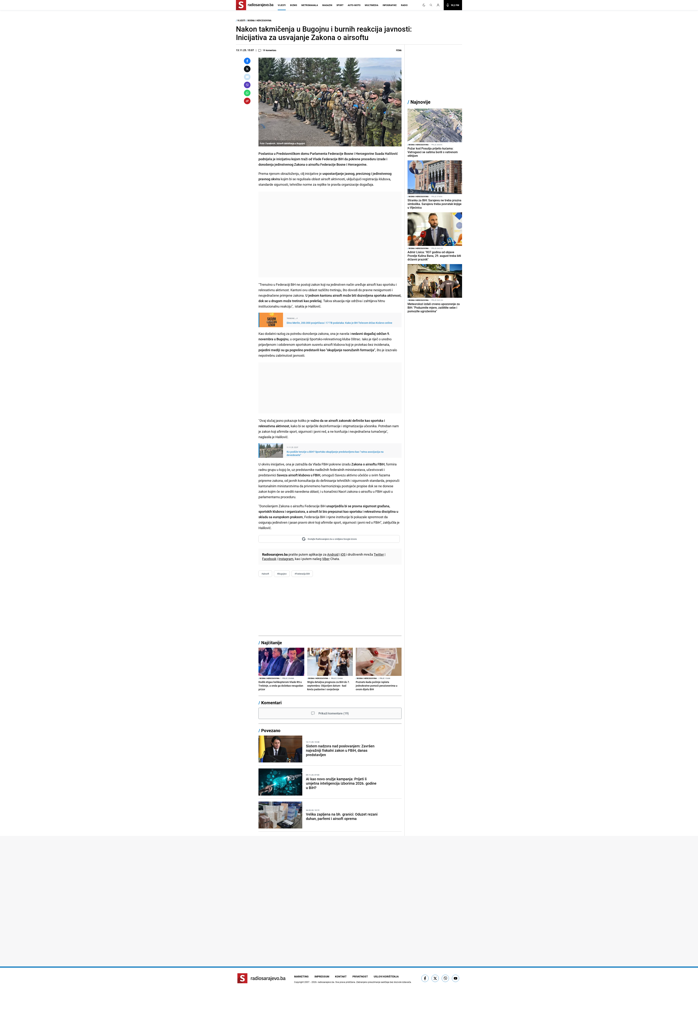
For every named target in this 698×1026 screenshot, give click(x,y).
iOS (343, 554)
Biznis (293, 5)
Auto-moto (354, 5)
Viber (326, 559)
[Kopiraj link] (247, 101)
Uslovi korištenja (386, 976)
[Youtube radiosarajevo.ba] (455, 978)
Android (332, 554)
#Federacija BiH (302, 573)
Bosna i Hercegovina (259, 20)
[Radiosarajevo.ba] (261, 978)
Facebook (269, 559)
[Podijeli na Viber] (247, 85)
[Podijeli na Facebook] (247, 61)
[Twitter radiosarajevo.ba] (435, 978)
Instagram (285, 559)
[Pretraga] (431, 5)
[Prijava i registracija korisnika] (439, 5)
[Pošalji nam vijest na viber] (445, 978)
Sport (339, 5)
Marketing (301, 976)
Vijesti (282, 5)
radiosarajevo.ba (326, 982)
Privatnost (360, 976)
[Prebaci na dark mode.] (423, 5)
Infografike (390, 5)
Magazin (327, 5)
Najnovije (420, 102)
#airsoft (265, 573)
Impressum (321, 976)
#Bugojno (282, 573)
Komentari (271, 703)
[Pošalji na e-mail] (247, 77)
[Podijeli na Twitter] (247, 69)
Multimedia (371, 5)
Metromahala (309, 5)
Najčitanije (271, 643)
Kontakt (341, 976)
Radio (404, 5)
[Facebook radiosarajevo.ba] (425, 978)
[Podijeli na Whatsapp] (247, 93)
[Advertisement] (330, 234)
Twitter (379, 554)
